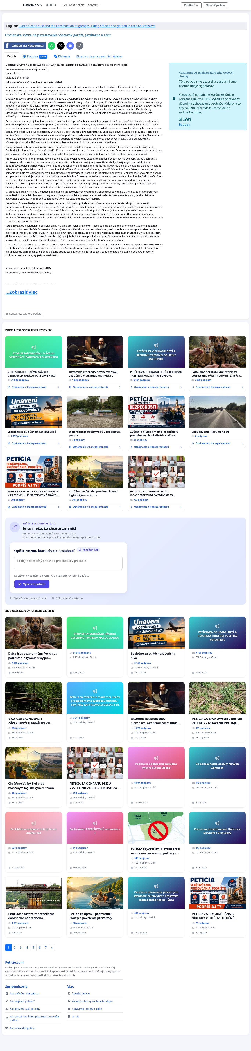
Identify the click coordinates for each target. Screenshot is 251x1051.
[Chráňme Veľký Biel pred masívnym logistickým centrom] (95, 483)
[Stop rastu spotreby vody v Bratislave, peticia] (95, 423)
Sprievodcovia (16, 986)
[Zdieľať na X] (61, 46)
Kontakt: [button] (93, 5)
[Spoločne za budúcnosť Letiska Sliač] (33, 422)
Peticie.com (32, 5)
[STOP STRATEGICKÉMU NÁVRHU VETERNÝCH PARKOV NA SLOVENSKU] (33, 363)
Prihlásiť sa (191, 5)
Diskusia (63, 56)
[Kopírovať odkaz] (79, 46)
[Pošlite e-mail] (70, 46)
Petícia (11, 56)
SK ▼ (53, 4)
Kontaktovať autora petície (25, 313)
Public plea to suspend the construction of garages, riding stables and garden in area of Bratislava (87, 26)
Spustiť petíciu (215, 5)
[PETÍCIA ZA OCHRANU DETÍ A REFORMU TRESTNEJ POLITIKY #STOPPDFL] (156, 363)
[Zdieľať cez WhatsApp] (51, 46)
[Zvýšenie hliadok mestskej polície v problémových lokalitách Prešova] (156, 423)
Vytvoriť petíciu (34, 584)
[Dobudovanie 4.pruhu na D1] (217, 422)
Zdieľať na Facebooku (28, 46)
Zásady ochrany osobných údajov (99, 56)
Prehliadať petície (73, 5)
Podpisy (36, 56)
